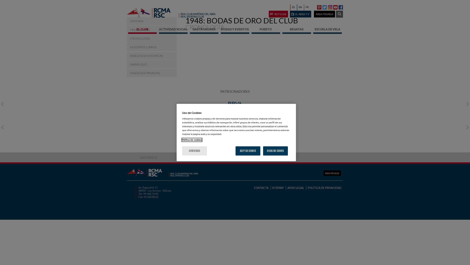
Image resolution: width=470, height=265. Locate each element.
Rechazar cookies (275, 150)
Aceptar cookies (248, 150)
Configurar (194, 150)
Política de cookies (192, 139)
